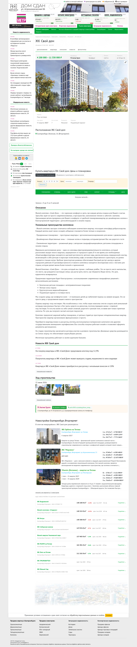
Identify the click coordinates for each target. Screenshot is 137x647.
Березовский (44, 635)
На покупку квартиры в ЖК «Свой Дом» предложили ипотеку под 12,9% (67, 351)
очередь (57, 192)
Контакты (88, 644)
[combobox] (106, 181)
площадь (111, 192)
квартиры (53, 49)
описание (63, 49)
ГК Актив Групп (75, 58)
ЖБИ (41, 632)
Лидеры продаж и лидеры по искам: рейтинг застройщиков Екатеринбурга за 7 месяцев (21, 95)
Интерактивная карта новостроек (46, 26)
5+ (57, 181)
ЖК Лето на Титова (44, 552)
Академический (44, 624)
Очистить (43, 184)
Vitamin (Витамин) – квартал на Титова (79, 470)
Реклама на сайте (15, 644)
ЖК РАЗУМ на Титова (44, 544)
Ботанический (44, 627)
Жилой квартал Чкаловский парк (49, 535)
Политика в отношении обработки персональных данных (51, 644)
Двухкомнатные (16, 627)
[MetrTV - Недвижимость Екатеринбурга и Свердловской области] (21, 18)
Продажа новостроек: (47, 621)
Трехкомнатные (15, 630)
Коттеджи (71, 624)
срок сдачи (71, 192)
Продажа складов (104, 632)
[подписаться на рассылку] (16, 158)
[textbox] (96, 181)
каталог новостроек (66, 14)
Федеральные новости (21, 102)
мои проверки (122, 2)
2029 (77, 479)
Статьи (110, 29)
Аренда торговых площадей (107, 630)
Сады (70, 632)
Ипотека (120, 26)
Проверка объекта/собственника (21, 145)
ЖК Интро (40, 518)
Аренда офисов (103, 627)
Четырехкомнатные (17, 632)
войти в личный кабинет (74, 2)
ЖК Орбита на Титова (71, 429)
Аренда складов (103, 635)
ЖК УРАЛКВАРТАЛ (43, 561)
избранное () (109, 2)
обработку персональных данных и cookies (87, 615)
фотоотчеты (82, 49)
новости (72, 49)
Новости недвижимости (21, 32)
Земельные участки (75, 630)
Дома (70, 627)
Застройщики (101, 29)
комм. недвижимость (113, 14)
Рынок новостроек (85, 26)
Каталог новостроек (42, 29)
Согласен (109, 615)
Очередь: (91, 181)
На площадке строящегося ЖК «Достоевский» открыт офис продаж (21, 85)
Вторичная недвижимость (67, 26)
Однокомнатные (16, 624)
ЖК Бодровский (43, 502)
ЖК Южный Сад (42, 569)
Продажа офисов (104, 624)
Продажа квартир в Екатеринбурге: (23, 621)
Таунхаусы (72, 635)
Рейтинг (53, 29)
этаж (86, 192)
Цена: (62, 181)
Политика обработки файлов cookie (76, 644)
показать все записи (44, 400)
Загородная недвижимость (102, 26)
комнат (96, 192)
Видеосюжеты (119, 29)
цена (123, 192)
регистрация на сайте (93, 2)
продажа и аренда (42, 14)
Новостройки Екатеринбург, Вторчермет (56, 420)
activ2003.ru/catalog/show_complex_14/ (80, 407)
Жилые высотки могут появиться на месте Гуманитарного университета (20, 53)
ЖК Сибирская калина (45, 527)
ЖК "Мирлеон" (68, 450)
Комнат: (39, 181)
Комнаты (13, 635)
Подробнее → (122, 503)
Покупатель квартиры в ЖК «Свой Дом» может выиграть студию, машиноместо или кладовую (76, 358)
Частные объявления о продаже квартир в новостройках (76, 29)
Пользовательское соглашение (28, 644)
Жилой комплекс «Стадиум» (47, 510)
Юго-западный (44, 630)
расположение (42, 49)
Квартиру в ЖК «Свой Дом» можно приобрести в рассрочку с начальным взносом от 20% (75, 366)
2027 (46, 123)
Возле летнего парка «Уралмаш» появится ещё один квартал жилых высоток (20, 75)
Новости (38, 32)
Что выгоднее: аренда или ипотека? (22, 150)
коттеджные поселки (90, 14)
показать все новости (44, 371)
